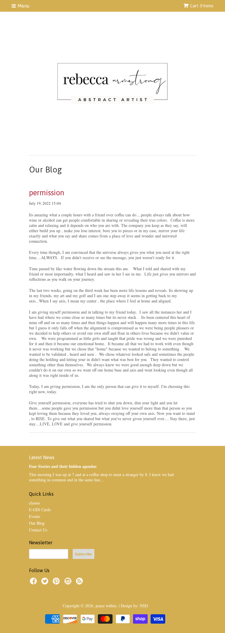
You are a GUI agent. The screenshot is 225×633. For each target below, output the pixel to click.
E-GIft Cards (40, 509)
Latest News (41, 457)
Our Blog (37, 523)
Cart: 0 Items (201, 6)
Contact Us (38, 530)
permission (46, 192)
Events (34, 516)
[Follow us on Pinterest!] (57, 583)
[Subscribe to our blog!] (80, 583)
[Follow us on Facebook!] (34, 583)
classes (34, 503)
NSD (144, 605)
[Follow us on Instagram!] (68, 583)
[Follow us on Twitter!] (45, 583)
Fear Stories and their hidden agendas (62, 466)
